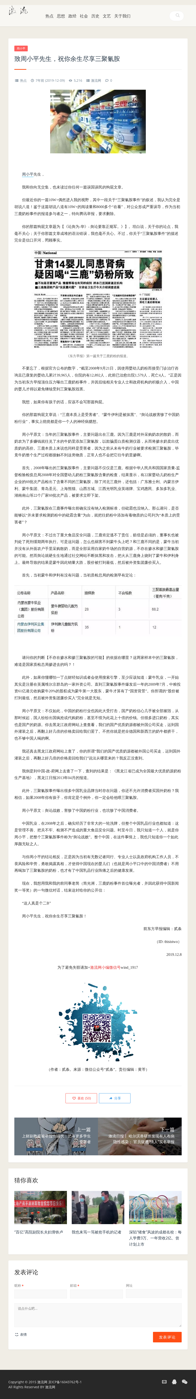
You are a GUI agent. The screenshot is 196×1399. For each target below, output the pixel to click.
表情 (23, 1334)
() (83, 1098)
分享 (117, 1098)
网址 (129, 1285)
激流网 (96, 80)
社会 (84, 16)
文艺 (107, 16)
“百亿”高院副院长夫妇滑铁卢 (38, 1232)
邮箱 (74, 1285)
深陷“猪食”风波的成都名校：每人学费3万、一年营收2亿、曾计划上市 (155, 1238)
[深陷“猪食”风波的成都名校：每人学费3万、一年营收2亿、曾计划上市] (155, 1209)
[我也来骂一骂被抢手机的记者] (98, 1209)
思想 (61, 16)
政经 (72, 16)
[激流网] (18, 10)
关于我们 (122, 16)
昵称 (19, 1285)
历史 (95, 16)
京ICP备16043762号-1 (65, 1382)
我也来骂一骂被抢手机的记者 (96, 1232)
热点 (49, 16)
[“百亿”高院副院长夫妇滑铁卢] (40, 1209)
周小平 (21, 48)
